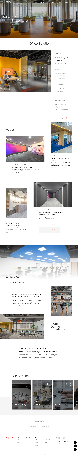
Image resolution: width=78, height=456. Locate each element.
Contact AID (47, 439)
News (36, 448)
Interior (18, 439)
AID (36, 439)
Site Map (22, 454)
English (69, 2)
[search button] (64, 2)
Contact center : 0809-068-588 (61, 441)
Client (36, 445)
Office (46, 442)
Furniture (18, 442)
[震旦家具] (45, 427)
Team (36, 442)
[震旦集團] (32, 427)
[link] (56, 438)
